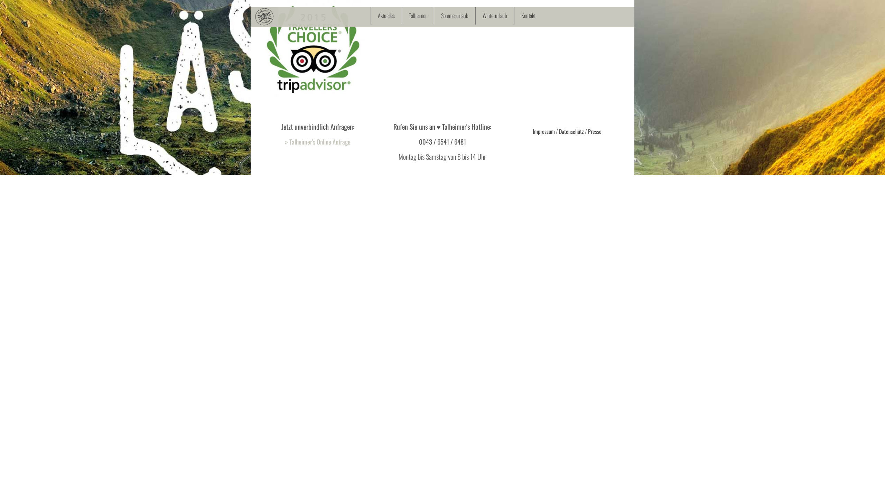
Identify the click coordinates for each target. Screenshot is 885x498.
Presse (595, 131)
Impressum (544, 131)
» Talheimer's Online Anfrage (318, 141)
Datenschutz (571, 131)
